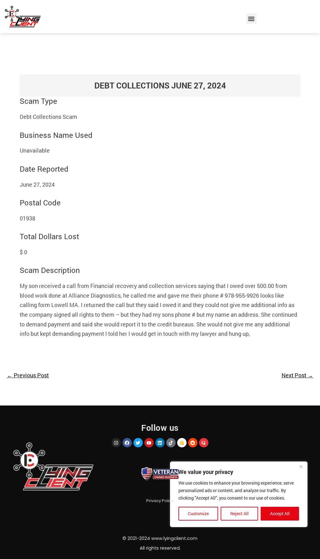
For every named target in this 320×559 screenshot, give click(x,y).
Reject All (239, 513)
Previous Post (28, 375)
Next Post (297, 375)
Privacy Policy (160, 501)
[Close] (301, 467)
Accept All (280, 513)
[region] (239, 494)
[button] (251, 18)
